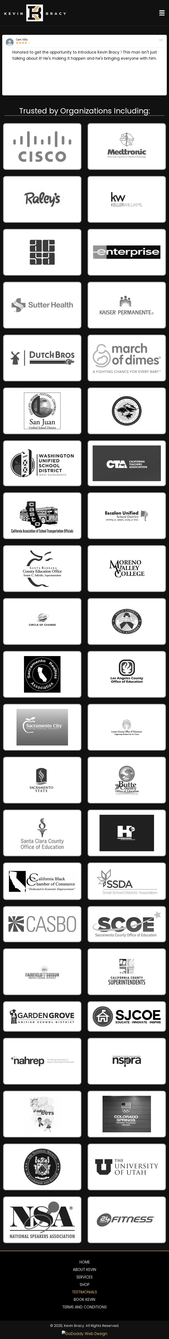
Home (84, 1262)
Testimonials (84, 1292)
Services (84, 1277)
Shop (85, 1284)
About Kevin (84, 1269)
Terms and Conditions (84, 1307)
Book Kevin (84, 1299)
